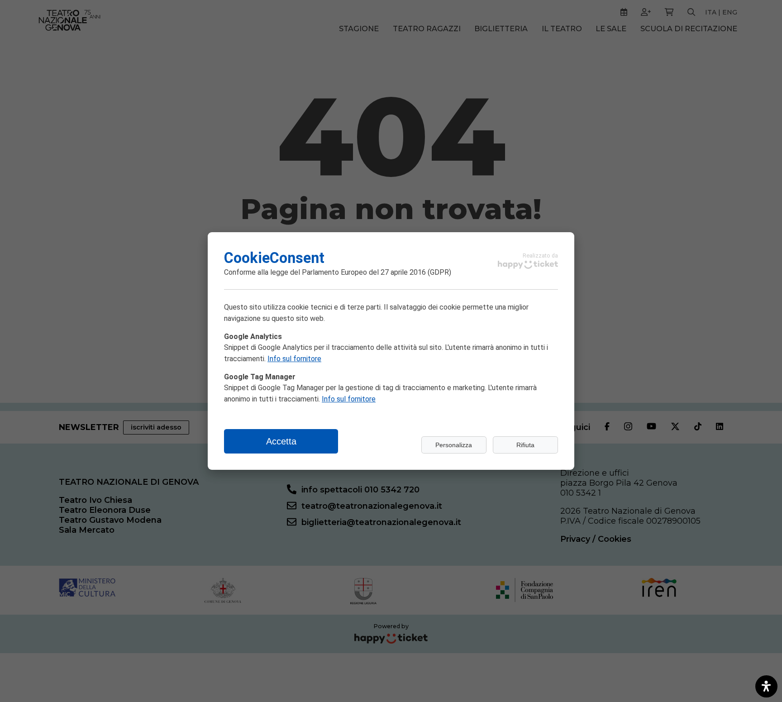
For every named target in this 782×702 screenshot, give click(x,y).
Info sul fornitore (294, 358)
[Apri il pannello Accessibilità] (766, 686)
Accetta (281, 441)
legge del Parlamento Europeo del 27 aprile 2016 (348, 272)
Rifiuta (525, 445)
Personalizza (453, 445)
